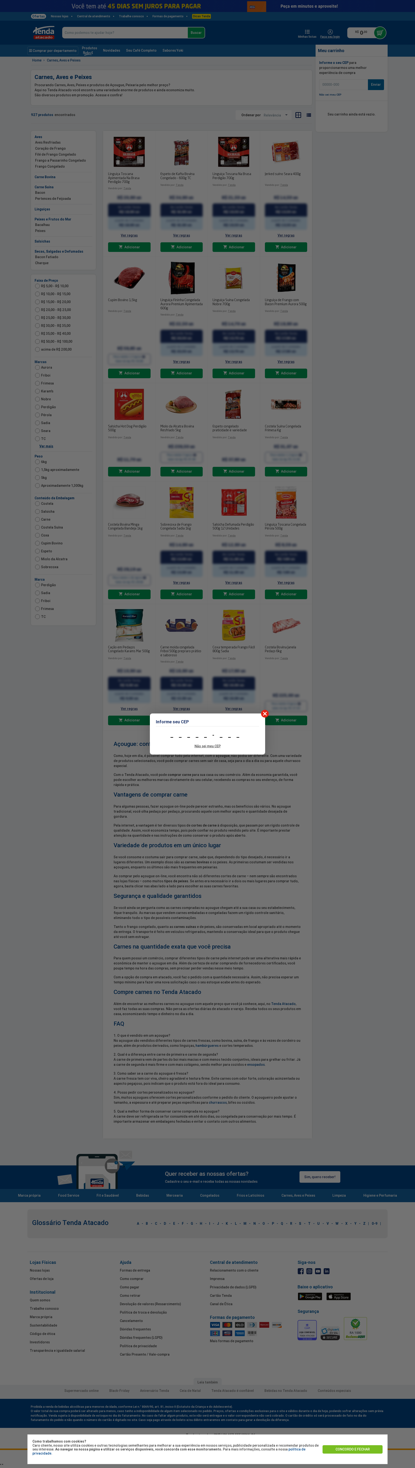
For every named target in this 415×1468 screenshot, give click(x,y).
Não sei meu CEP (208, 746)
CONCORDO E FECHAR (353, 1449)
